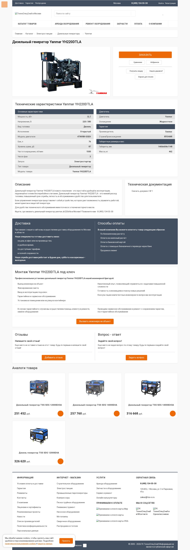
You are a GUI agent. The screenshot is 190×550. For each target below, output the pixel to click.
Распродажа (40, 3)
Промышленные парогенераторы (72, 493)
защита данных (45, 544)
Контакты (21, 498)
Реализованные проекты (28, 512)
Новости (21, 517)
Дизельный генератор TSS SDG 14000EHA (95, 405)
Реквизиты (22, 493)
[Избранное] (163, 14)
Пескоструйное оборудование (71, 502)
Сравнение (137, 62)
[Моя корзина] (154, 14)
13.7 (89, 117)
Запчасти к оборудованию (108, 488)
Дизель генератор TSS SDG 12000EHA (39, 452)
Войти (161, 3)
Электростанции (65, 488)
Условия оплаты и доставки (30, 484)
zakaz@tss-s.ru (147, 497)
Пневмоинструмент (66, 507)
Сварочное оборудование (69, 521)
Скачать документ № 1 (142, 191)
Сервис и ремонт (104, 493)
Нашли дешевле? (156, 71)
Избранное (154, 62)
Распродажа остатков (67, 526)
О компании (22, 502)
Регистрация (170, 3)
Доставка (19, 3)
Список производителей (28, 521)
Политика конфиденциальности (32, 526)
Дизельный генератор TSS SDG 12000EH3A (39, 405)
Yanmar (168, 132)
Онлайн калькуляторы (106, 498)
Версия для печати (145, 77)
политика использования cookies (20, 544)
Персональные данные (27, 531)
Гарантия (29, 3)
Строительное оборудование (70, 484)
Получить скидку (136, 71)
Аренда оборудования (106, 484)
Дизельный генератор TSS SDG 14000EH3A (151, 405)
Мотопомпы (62, 517)
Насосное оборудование (68, 512)
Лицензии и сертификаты (29, 507)
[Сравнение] (172, 14)
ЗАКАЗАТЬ (145, 54)
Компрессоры (63, 498)
